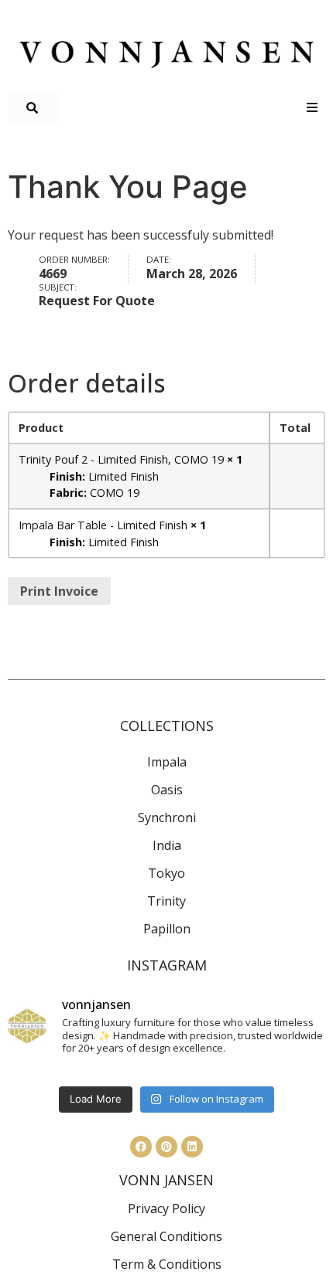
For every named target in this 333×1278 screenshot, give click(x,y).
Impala (167, 761)
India (167, 845)
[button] (34, 108)
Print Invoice (59, 591)
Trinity (166, 900)
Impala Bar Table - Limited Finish (103, 525)
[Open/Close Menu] (311, 107)
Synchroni (167, 817)
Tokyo (166, 873)
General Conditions (166, 1236)
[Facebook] (141, 1146)
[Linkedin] (192, 1146)
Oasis (167, 789)
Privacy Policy (166, 1208)
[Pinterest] (166, 1146)
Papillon (167, 928)
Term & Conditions (166, 1264)
